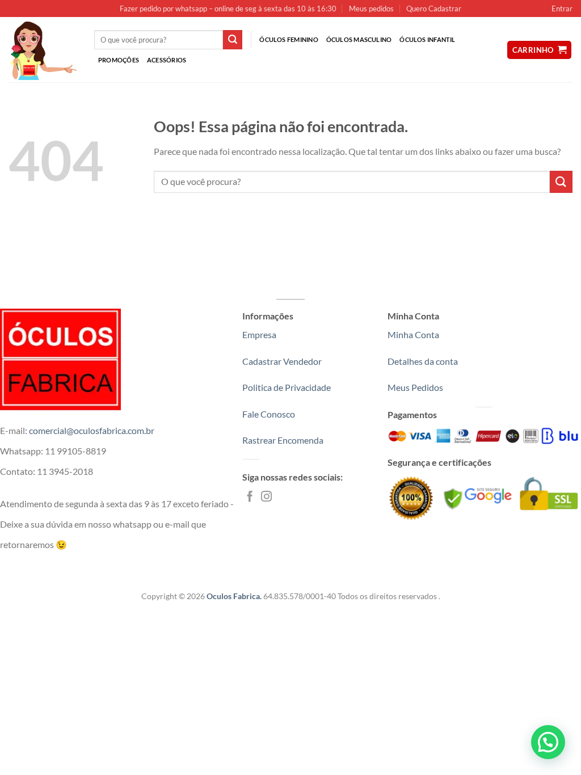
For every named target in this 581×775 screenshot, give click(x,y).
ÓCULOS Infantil (427, 39)
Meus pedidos (371, 8)
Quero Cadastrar (433, 8)
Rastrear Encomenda (282, 440)
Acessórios (166, 60)
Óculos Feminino (288, 39)
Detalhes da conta (423, 361)
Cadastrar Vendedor (282, 361)
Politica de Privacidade (286, 387)
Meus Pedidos (415, 387)
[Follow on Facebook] (250, 497)
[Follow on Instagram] (266, 497)
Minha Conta (413, 334)
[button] (548, 742)
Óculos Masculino (359, 39)
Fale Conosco (268, 413)
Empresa (259, 334)
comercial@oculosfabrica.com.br (91, 430)
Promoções (118, 60)
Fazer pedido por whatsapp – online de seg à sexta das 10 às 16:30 (228, 8)
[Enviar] (232, 39)
